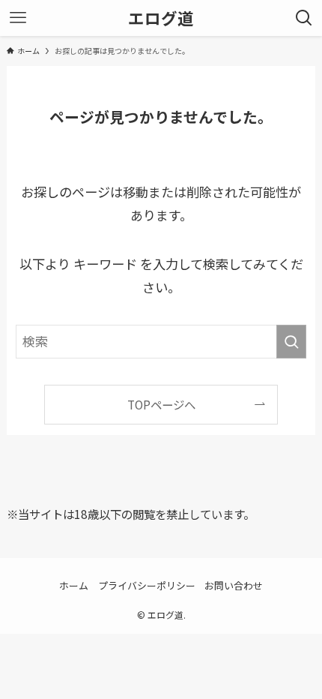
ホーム (73, 585)
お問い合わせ (233, 585)
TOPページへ (161, 404)
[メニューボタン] (18, 18)
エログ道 (161, 18)
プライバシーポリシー (146, 585)
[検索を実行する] (291, 341)
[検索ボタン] (304, 18)
